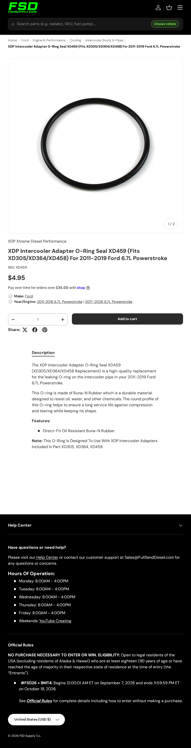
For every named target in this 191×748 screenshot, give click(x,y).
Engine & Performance (49, 40)
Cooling (75, 40)
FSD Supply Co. (30, 736)
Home (12, 40)
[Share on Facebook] (35, 330)
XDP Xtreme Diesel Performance (37, 241)
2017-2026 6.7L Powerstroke (108, 301)
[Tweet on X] (25, 330)
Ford (24, 40)
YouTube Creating (55, 620)
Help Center (46, 557)
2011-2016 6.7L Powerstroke (59, 301)
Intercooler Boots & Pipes (105, 40)
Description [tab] (43, 352)
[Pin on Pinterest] (45, 330)
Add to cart (127, 319)
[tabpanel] (95, 406)
